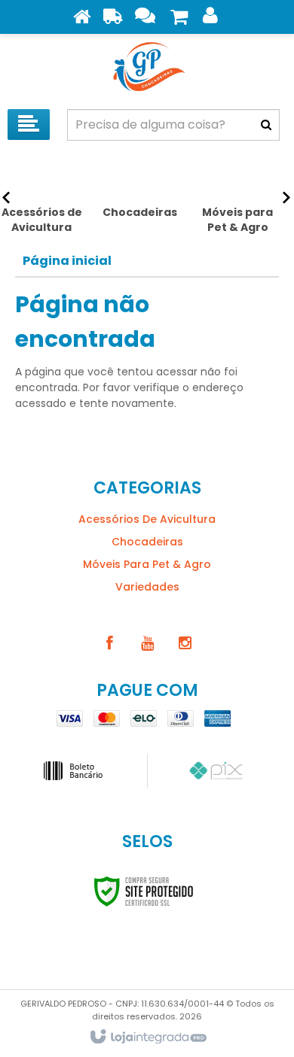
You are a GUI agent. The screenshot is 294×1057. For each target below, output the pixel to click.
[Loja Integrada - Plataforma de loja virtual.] (147, 1037)
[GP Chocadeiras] (147, 68)
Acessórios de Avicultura (147, 519)
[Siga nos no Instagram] (185, 643)
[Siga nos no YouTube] (147, 643)
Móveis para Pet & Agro (147, 564)
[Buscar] (266, 125)
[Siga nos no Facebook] (109, 643)
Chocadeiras (147, 541)
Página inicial (67, 260)
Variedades (147, 586)
